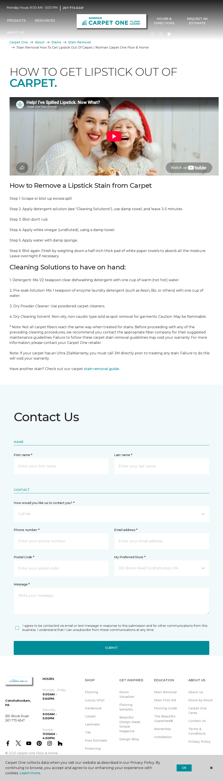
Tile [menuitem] (88, 732)
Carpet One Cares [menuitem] (197, 710)
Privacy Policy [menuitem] (199, 742)
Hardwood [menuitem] (93, 708)
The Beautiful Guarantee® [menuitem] (164, 718)
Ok (184, 768)
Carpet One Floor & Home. (37, 753)
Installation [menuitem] (163, 737)
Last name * (123, 454)
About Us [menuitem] (195, 692)
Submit (111, 648)
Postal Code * (24, 557)
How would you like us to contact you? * (44, 502)
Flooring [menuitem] (91, 692)
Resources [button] (45, 20)
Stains (56, 42)
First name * (23, 454)
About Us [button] (15, 32)
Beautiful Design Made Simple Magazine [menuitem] (129, 724)
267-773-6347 (73, 8)
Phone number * (26, 529)
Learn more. (30, 773)
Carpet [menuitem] (90, 716)
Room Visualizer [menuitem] (127, 694)
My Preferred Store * (129, 557)
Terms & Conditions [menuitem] (197, 731)
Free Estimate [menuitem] (96, 740)
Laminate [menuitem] (92, 724)
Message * (21, 584)
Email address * (125, 529)
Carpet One (19, 42)
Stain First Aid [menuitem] (165, 700)
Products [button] (16, 20)
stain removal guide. (102, 369)
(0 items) (169, 34)
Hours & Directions (164, 21)
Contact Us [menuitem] (197, 721)
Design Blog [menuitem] (129, 739)
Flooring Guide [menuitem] (165, 708)
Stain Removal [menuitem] (165, 692)
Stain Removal (79, 42)
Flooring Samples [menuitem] (126, 707)
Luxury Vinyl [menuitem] (94, 700)
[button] (153, 34)
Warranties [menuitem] (162, 729)
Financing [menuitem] (93, 749)
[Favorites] (161, 34)
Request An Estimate (197, 21)
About (39, 42)
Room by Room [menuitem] (200, 700)
